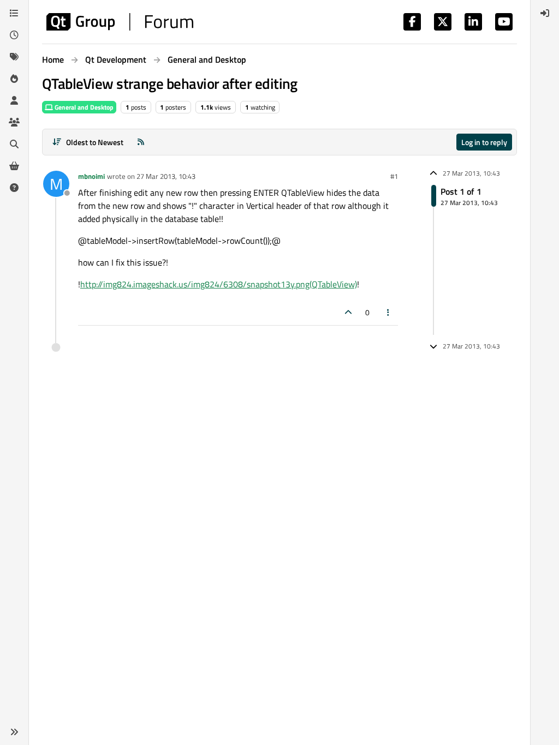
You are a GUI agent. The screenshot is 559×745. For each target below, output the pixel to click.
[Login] (545, 13)
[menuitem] (545, 13)
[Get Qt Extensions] (14, 166)
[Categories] (14, 13)
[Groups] (14, 122)
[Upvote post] (348, 312)
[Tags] (14, 56)
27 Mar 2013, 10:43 (165, 176)
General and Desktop (83, 107)
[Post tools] (389, 312)
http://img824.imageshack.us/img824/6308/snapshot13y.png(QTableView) (218, 284)
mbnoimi (91, 176)
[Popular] (14, 78)
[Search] (14, 144)
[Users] (14, 100)
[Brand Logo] (119, 22)
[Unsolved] (14, 187)
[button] (14, 732)
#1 (394, 176)
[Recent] (14, 35)
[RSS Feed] (141, 142)
